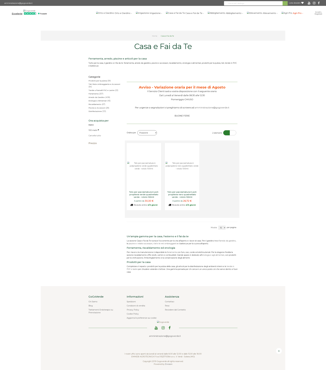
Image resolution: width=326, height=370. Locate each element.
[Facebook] (319, 2)
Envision (168, 364)
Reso (167, 306)
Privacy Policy (133, 310)
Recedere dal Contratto (175, 310)
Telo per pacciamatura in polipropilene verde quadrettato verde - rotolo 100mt (144, 194)
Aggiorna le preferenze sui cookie (142, 318)
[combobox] (256, 3)
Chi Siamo (93, 301)
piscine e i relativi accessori (140, 243)
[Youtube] (309, 2)
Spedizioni (131, 301)
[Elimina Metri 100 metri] (98, 130)
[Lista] (233, 132)
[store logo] (29, 10)
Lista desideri (295, 3)
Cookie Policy (133, 314)
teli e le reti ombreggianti (165, 243)
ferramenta (172, 252)
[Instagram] (314, 2)
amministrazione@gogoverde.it (18, 3)
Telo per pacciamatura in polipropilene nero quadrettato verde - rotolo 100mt (182, 194)
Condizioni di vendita (136, 306)
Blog (91, 306)
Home (155, 36)
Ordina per (131, 133)
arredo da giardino (228, 241)
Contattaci (169, 301)
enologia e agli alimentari (213, 255)
